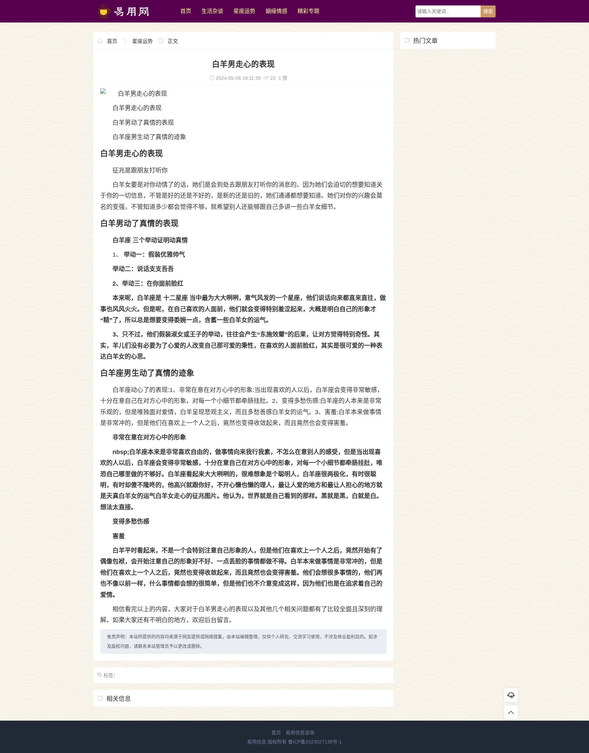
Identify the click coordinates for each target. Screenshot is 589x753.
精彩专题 (308, 11)
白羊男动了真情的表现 (143, 122)
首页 (185, 11)
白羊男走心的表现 (137, 108)
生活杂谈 (212, 11)
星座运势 (244, 11)
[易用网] (133, 21)
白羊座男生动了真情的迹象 (149, 137)
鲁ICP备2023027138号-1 (315, 741)
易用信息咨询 (300, 732)
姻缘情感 (276, 11)
